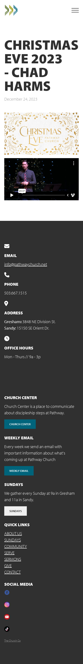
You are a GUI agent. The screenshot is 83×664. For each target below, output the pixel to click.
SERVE (9, 552)
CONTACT (12, 572)
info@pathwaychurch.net (25, 264)
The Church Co (12, 640)
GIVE (8, 565)
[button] (75, 10)
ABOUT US (13, 533)
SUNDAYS (12, 539)
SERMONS (12, 559)
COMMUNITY (15, 546)
